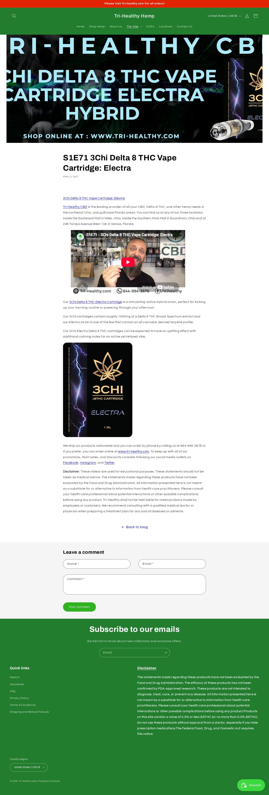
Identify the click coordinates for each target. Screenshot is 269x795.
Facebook (70, 462)
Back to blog (137, 527)
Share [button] (72, 188)
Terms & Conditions (23, 705)
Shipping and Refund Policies (29, 712)
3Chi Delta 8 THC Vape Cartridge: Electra (94, 198)
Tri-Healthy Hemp (28, 781)
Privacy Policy (19, 698)
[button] (14, 16)
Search (15, 677)
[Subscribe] (165, 652)
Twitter (109, 462)
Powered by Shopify (49, 781)
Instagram (88, 462)
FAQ (13, 691)
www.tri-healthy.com (133, 451)
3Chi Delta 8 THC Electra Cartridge (95, 301)
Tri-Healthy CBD (75, 206)
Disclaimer (17, 684)
